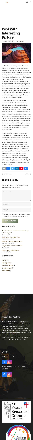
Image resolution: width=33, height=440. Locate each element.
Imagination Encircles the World (12, 246)
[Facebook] (4, 362)
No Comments (20, 41)
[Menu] (27, 2)
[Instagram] (9, 362)
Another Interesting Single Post (12, 241)
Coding (4, 260)
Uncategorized (6, 268)
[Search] (30, 2)
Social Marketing (7, 265)
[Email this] (4, 168)
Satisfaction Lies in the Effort (11, 237)
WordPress (5, 271)
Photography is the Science (10, 250)
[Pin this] (21, 168)
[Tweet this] (13, 168)
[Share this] (8, 168)
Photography (6, 263)
